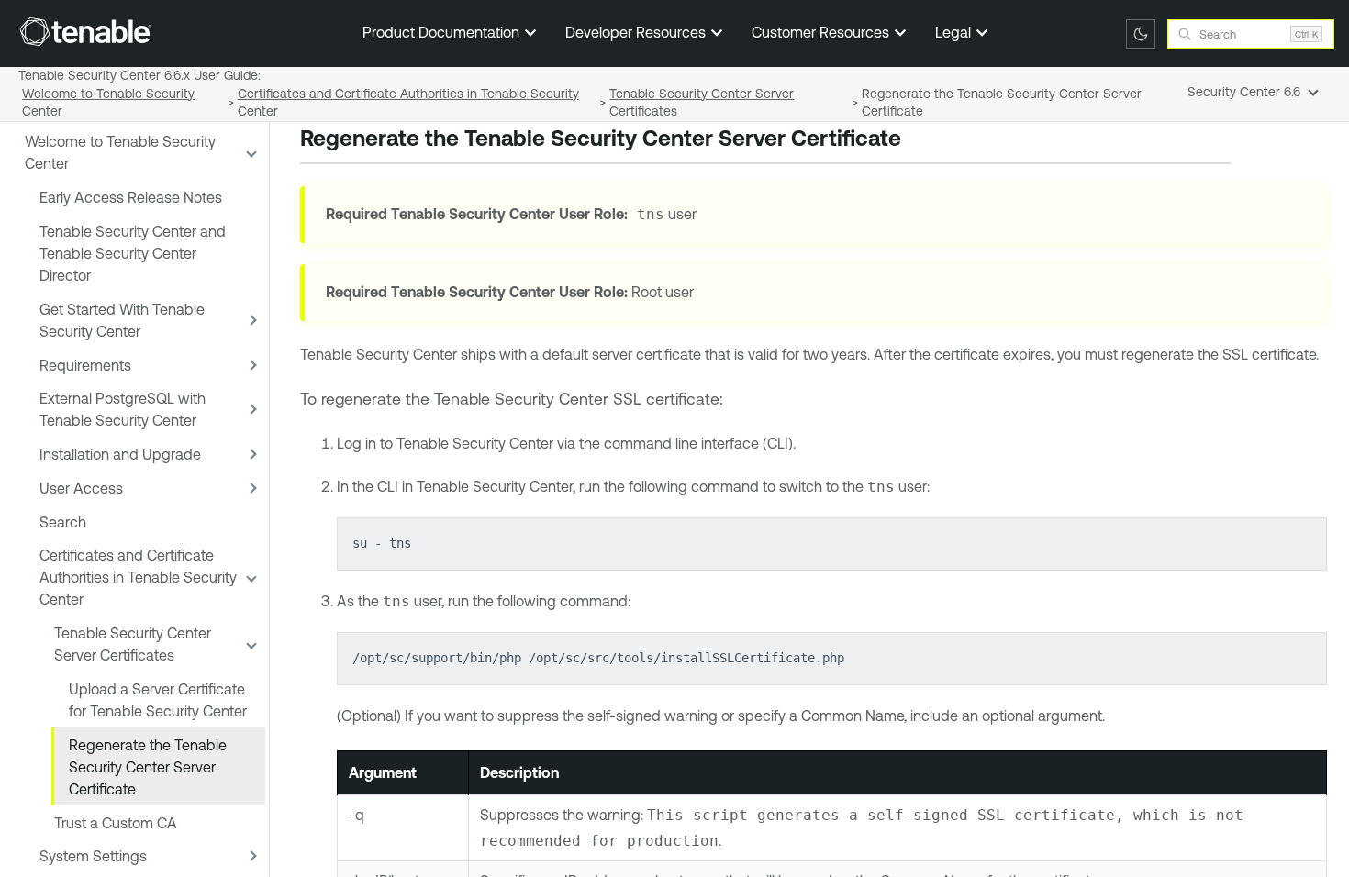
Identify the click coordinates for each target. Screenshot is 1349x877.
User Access (81, 488)
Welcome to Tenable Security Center (120, 152)
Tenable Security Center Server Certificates (132, 644)
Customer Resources (822, 32)
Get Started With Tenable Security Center (122, 320)
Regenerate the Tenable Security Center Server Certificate (148, 767)
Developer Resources (637, 32)
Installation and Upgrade (120, 454)
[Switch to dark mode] (1140, 34)
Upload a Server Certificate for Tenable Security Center (158, 700)
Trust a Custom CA (115, 823)
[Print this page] (917, 140)
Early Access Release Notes (130, 197)
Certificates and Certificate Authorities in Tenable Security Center (138, 577)
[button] (250, 153)
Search (62, 522)
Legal (955, 32)
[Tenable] (85, 31)
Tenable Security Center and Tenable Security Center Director (132, 253)
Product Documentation (442, 32)
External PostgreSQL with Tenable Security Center (122, 409)
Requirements (85, 365)
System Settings (93, 856)
